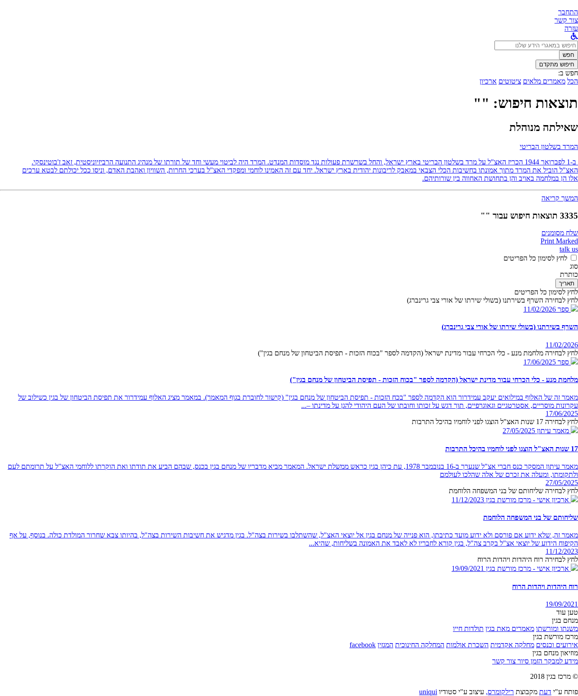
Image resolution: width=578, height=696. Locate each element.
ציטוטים (510, 81)
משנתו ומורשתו (557, 628)
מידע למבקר (560, 661)
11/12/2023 (468, 500)
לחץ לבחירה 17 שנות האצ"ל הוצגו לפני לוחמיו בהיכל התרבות (495, 421)
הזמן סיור (529, 661)
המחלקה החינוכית (419, 645)
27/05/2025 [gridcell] (561, 482)
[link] (566, 20)
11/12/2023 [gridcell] (561, 551)
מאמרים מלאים (544, 81)
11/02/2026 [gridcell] (561, 345)
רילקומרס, (500, 692)
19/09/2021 (468, 568)
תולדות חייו (468, 628)
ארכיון (488, 81)
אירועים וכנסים (557, 645)
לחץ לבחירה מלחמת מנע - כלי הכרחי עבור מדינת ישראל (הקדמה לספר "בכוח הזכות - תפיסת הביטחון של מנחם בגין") (418, 353)
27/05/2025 (519, 430)
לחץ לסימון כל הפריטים (535, 258)
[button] (568, 12)
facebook (363, 645)
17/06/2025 (539, 362)
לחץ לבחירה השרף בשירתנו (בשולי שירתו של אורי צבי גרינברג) (492, 300)
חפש (568, 54)
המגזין (385, 645)
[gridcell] (567, 309)
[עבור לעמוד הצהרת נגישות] (574, 36)
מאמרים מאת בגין (509, 628)
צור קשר (504, 661)
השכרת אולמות (467, 645)
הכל (572, 81)
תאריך (566, 283)
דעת (545, 692)
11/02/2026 (539, 309)
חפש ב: (568, 73)
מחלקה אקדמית (512, 645)
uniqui (428, 692)
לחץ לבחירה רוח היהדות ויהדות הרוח (527, 559)
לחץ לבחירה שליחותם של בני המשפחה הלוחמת (513, 491)
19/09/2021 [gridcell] (561, 604)
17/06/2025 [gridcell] (561, 413)
